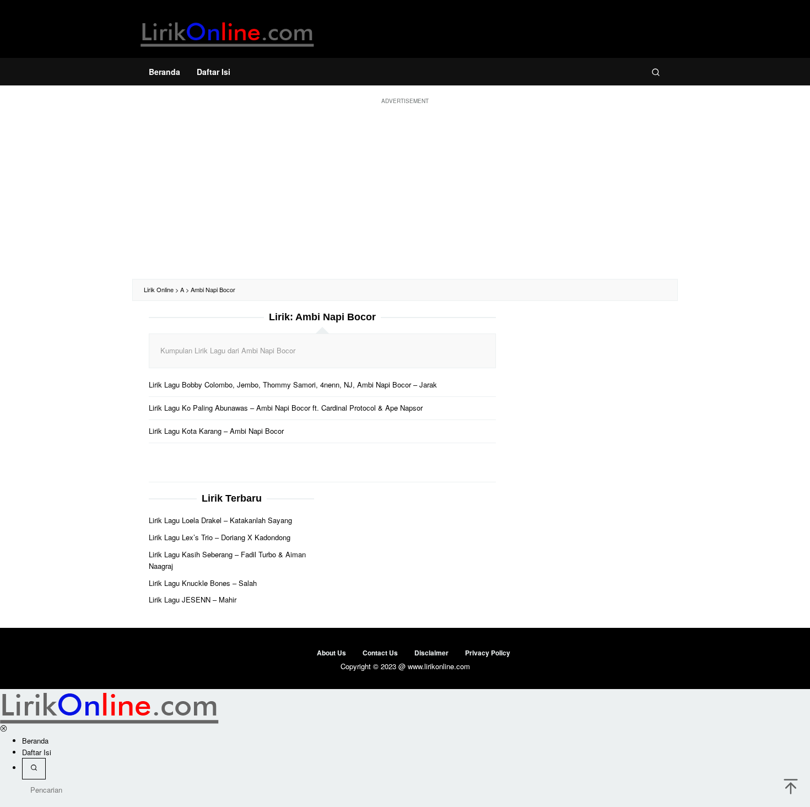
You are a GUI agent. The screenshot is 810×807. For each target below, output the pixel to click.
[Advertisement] (405, 191)
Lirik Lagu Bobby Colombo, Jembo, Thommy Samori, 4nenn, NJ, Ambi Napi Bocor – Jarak (293, 384)
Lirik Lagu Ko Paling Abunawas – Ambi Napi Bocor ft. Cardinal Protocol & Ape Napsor (286, 407)
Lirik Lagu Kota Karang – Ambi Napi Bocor (216, 431)
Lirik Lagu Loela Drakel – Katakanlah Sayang (220, 520)
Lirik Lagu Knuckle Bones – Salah (203, 583)
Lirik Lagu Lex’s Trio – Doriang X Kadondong (219, 537)
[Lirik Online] (227, 31)
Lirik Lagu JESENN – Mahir (192, 599)
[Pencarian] (655, 71)
